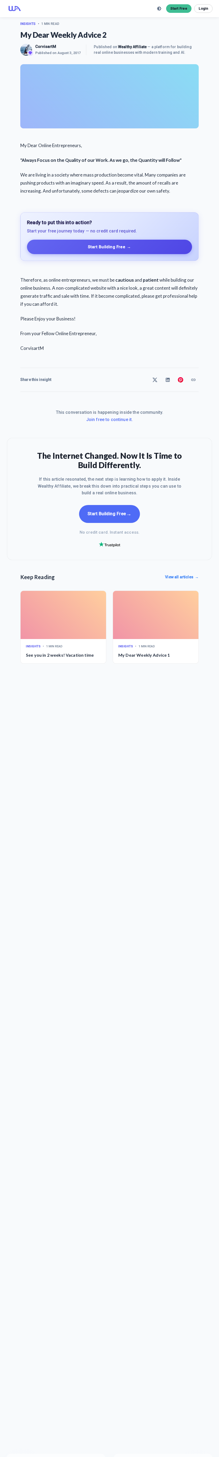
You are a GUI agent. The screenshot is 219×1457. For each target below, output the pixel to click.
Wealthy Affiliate (132, 47)
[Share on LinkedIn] (167, 379)
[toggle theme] (159, 8)
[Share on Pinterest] (180, 379)
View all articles (182, 577)
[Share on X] (155, 379)
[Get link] (193, 379)
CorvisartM (45, 46)
